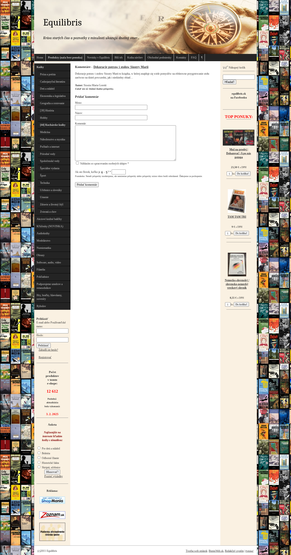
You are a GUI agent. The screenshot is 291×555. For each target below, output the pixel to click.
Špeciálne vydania (49, 168)
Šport (43, 175)
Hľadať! (229, 82)
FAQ (193, 57)
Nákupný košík (236, 67)
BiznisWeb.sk (216, 550)
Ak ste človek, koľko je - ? (93, 172)
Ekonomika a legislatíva (52, 96)
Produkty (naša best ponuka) (65, 57)
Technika (45, 182)
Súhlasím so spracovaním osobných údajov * (104, 163)
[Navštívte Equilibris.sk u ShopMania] (52, 502)
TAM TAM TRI (237, 216)
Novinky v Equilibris (98, 57)
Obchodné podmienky (159, 57)
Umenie (44, 197)
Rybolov (41, 306)
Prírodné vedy (47, 154)
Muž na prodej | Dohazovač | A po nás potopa (238, 153)
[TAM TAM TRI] (237, 212)
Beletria (45, 453)
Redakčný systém (234, 550)
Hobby (44, 117)
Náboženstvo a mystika (52, 139)
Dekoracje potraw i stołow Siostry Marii (120, 67)
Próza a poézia (47, 74)
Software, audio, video (49, 262)
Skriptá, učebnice (50, 467)
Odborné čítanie (50, 458)
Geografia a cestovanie (52, 103)
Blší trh (119, 57)
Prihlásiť (249, 551)
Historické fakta (50, 462)
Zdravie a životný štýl (51, 204)
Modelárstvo (43, 240)
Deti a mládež (47, 88)
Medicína (45, 132)
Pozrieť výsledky (53, 476)
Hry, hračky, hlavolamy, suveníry (49, 297)
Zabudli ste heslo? (48, 349)
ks (233, 173)
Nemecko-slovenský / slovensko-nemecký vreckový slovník (237, 284)
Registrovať (45, 357)
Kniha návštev (135, 57)
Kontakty (181, 57)
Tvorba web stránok (196, 550)
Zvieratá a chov (48, 211)
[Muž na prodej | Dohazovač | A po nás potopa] (238, 144)
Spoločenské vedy (50, 161)
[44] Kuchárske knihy (52, 124)
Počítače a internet (49, 146)
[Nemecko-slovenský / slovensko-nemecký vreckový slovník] (237, 275)
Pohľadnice (43, 276)
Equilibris (62, 22)
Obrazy (41, 255)
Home (40, 57)
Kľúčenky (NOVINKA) (50, 226)
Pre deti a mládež (50, 448)
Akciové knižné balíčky (49, 219)
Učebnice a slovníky (51, 190)
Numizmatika (44, 248)
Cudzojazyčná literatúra (52, 81)
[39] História (47, 110)
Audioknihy (43, 233)
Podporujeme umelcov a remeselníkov (50, 286)
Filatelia (41, 269)
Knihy (40, 67)
